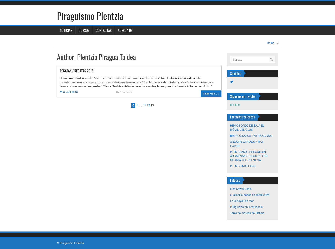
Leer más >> (211, 94)
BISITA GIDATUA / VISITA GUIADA (251, 136)
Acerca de (125, 30)
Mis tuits (235, 105)
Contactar (104, 30)
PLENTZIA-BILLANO (243, 166)
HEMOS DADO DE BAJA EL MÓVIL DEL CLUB (247, 128)
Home (270, 43)
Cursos (84, 30)
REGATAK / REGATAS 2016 (76, 70)
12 (148, 105)
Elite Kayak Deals (240, 189)
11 (144, 105)
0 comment (126, 92)
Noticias (66, 30)
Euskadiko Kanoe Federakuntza (249, 195)
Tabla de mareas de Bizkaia (247, 213)
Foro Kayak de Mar (242, 201)
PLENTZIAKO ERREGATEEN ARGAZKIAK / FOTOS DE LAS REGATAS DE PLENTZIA (248, 156)
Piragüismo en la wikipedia (246, 207)
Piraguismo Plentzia (90, 16)
